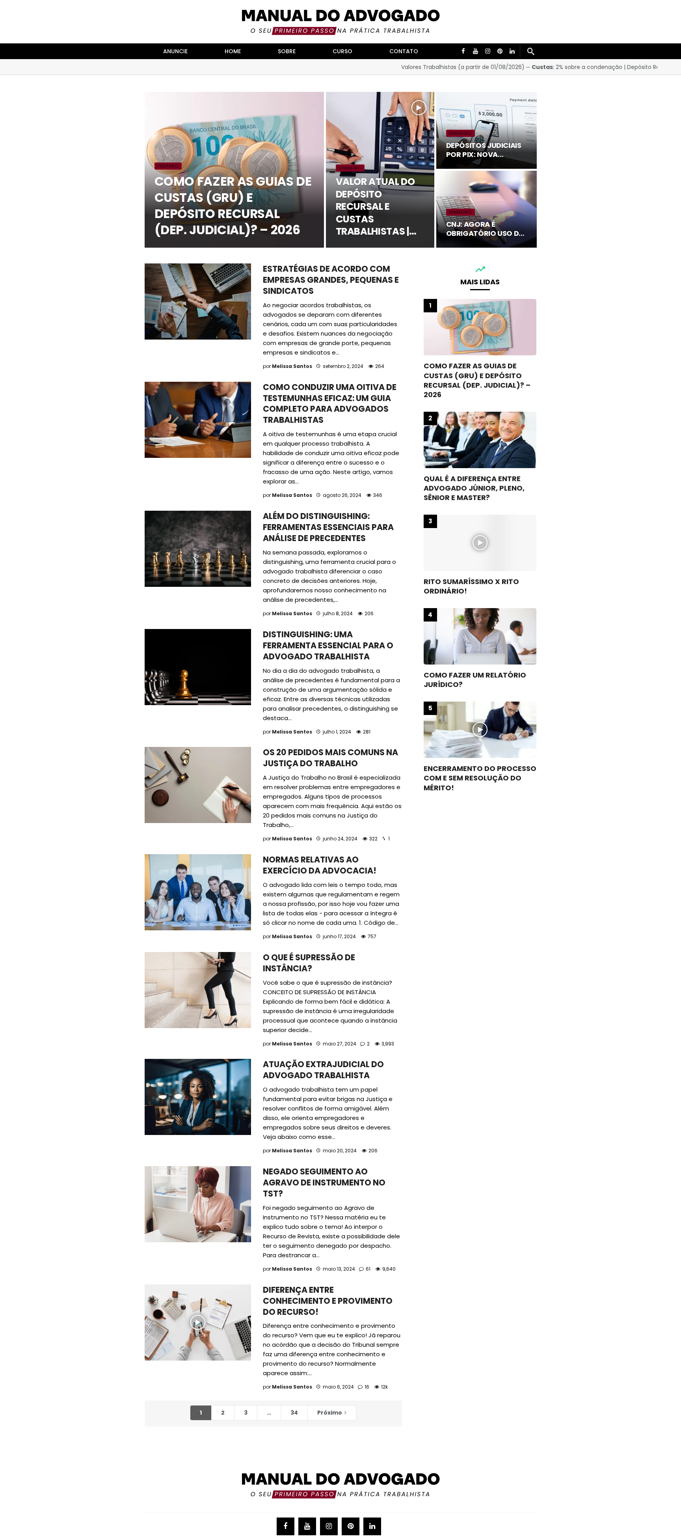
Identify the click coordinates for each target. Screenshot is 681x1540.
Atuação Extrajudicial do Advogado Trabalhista (323, 1069)
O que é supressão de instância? (309, 963)
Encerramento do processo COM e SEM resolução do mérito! (480, 778)
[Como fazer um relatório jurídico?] (480, 636)
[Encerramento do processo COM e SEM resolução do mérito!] (480, 730)
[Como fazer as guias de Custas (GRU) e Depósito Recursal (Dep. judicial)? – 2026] (234, 170)
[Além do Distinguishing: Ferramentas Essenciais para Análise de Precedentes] (198, 549)
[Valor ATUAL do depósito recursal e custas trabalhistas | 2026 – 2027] (380, 170)
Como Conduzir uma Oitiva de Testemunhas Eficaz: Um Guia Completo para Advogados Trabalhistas (329, 403)
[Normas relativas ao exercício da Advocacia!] (198, 892)
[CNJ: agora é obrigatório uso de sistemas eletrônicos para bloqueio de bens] (486, 209)
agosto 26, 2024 (342, 495)
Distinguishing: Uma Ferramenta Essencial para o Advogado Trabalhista (328, 645)
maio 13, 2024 (339, 1269)
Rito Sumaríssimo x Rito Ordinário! (471, 586)
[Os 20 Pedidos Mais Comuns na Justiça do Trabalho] (198, 785)
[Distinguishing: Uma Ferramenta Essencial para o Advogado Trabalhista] (198, 667)
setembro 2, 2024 (343, 366)
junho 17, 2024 (339, 936)
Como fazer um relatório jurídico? (475, 679)
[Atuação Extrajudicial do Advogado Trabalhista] (198, 1097)
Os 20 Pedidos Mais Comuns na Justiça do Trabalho (330, 758)
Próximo (329, 1413)
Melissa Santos (292, 366)
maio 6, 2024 (338, 1386)
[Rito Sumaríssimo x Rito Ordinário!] (480, 543)
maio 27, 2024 (339, 1043)
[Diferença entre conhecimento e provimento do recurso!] (198, 1322)
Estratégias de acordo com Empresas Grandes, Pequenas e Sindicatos (331, 280)
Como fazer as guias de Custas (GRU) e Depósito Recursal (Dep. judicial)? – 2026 (477, 380)
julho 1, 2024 (337, 731)
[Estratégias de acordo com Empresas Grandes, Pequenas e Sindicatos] (198, 301)
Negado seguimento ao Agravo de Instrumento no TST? (324, 1182)
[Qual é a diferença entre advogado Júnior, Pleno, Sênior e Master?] (480, 440)
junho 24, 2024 (340, 838)
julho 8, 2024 (338, 613)
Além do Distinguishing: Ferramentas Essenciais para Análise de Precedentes (328, 527)
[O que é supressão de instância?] (198, 990)
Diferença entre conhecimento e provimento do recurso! (328, 1301)
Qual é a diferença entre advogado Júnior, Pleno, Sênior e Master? (474, 488)
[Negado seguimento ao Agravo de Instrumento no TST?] (198, 1204)
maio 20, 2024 (340, 1150)
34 (294, 1413)
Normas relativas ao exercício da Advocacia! (319, 865)
